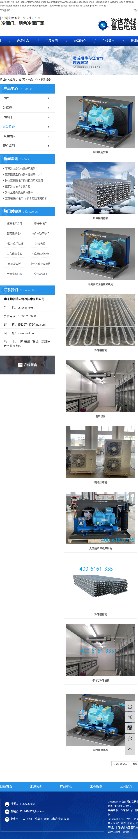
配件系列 (9, 145)
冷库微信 (40, 243)
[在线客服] (130, 706)
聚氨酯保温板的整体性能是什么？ (24, 174)
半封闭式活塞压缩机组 (100, 284)
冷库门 (7, 117)
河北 (135, 823)
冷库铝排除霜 (100, 218)
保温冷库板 (14, 263)
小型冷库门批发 (14, 243)
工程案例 (51, 41)
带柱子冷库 (40, 223)
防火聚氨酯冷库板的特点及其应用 (24, 180)
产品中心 (23, 41)
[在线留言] (130, 739)
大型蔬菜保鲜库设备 (100, 548)
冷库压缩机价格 (40, 253)
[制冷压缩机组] (100, 720)
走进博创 (36, 786)
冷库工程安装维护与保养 (19, 192)
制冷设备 (46, 79)
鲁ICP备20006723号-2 (120, 806)
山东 (123, 823)
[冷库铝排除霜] (100, 188)
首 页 (22, 79)
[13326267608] (130, 717)
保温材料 (9, 136)
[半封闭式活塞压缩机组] (100, 254)
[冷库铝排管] (100, 320)
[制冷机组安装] (100, 122)
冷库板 (7, 107)
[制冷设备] (100, 386)
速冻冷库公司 (14, 223)
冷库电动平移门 (40, 233)
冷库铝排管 (100, 350)
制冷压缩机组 (100, 750)
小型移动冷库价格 (40, 263)
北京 (129, 823)
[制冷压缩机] (100, 452)
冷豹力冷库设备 (100, 680)
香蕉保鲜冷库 (14, 233)
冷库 (6, 98)
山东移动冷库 (14, 253)
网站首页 (6, 786)
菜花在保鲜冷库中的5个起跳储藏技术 (26, 198)
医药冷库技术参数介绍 (17, 186)
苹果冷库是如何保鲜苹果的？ (21, 168)
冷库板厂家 (126, 810)
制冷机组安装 (100, 152)
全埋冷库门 (40, 273)
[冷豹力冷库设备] (100, 650)
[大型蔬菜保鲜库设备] (100, 518)
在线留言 (108, 41)
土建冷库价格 (14, 273)
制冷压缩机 (100, 482)
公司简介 (80, 41)
